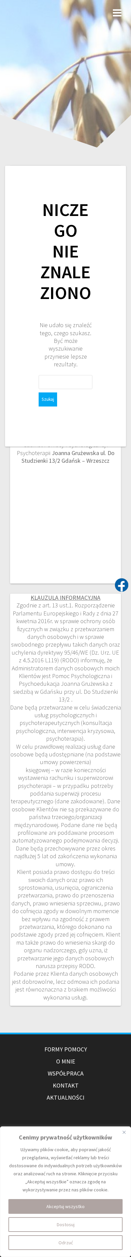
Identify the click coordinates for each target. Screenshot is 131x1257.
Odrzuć (65, 1243)
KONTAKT (66, 1085)
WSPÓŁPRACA (66, 1073)
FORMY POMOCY (65, 1049)
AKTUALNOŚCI (65, 1097)
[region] (65, 1191)
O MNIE (65, 1061)
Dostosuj (66, 1225)
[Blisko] (124, 1132)
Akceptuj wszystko (65, 1206)
